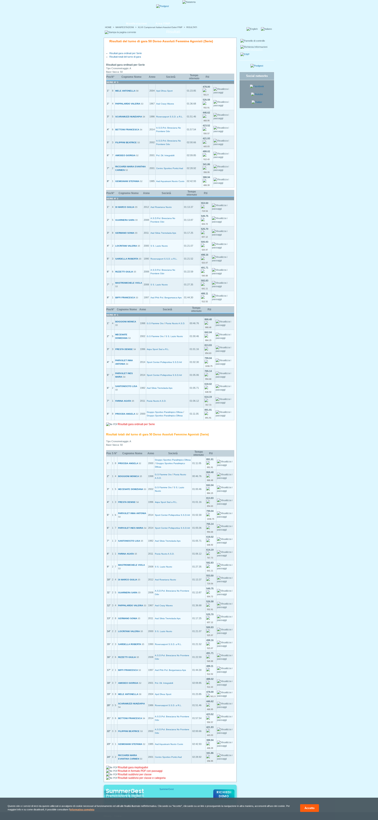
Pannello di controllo (250, 43)
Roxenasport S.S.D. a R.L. (169, 116)
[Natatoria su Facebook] (257, 86)
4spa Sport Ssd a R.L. (158, 349)
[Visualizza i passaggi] (223, 90)
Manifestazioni (136, 23)
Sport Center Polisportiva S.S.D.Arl (164, 362)
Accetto (309, 808)
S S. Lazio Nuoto (159, 246)
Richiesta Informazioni (251, 50)
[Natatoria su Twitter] (256, 102)
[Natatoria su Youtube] (257, 94)
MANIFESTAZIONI (125, 27)
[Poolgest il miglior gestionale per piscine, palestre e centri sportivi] (162, 6)
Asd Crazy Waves (165, 103)
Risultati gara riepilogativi (133, 767)
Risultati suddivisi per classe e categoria (142, 777)
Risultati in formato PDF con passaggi (140, 770)
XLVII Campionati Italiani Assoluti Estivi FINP (160, 27)
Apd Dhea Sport (164, 91)
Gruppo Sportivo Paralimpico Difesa (165, 412)
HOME (108, 27)
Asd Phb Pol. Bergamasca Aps (166, 297)
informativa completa (82, 809)
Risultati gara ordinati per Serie (125, 53)
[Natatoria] (120, 10)
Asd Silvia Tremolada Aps (163, 233)
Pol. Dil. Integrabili (165, 155)
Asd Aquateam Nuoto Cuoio (170, 181)
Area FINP (163, 23)
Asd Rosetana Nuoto (161, 207)
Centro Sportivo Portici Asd (169, 168)
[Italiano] (268, 29)
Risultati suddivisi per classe (135, 774)
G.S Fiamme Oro (155, 323)
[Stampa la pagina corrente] (120, 32)
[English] (253, 29)
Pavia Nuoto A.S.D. (175, 323)
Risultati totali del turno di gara (125, 56)
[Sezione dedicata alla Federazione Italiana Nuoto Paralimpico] (244, 54)
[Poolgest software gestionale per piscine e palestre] (256, 65)
